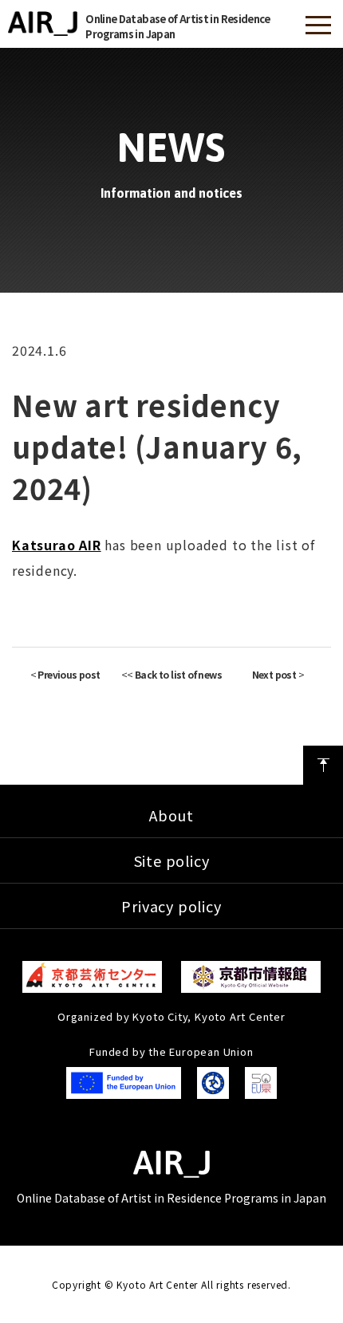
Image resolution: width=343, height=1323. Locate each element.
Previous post (68, 674)
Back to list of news (178, 674)
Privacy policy (171, 906)
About (171, 815)
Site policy (172, 860)
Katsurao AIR (56, 544)
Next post (274, 674)
